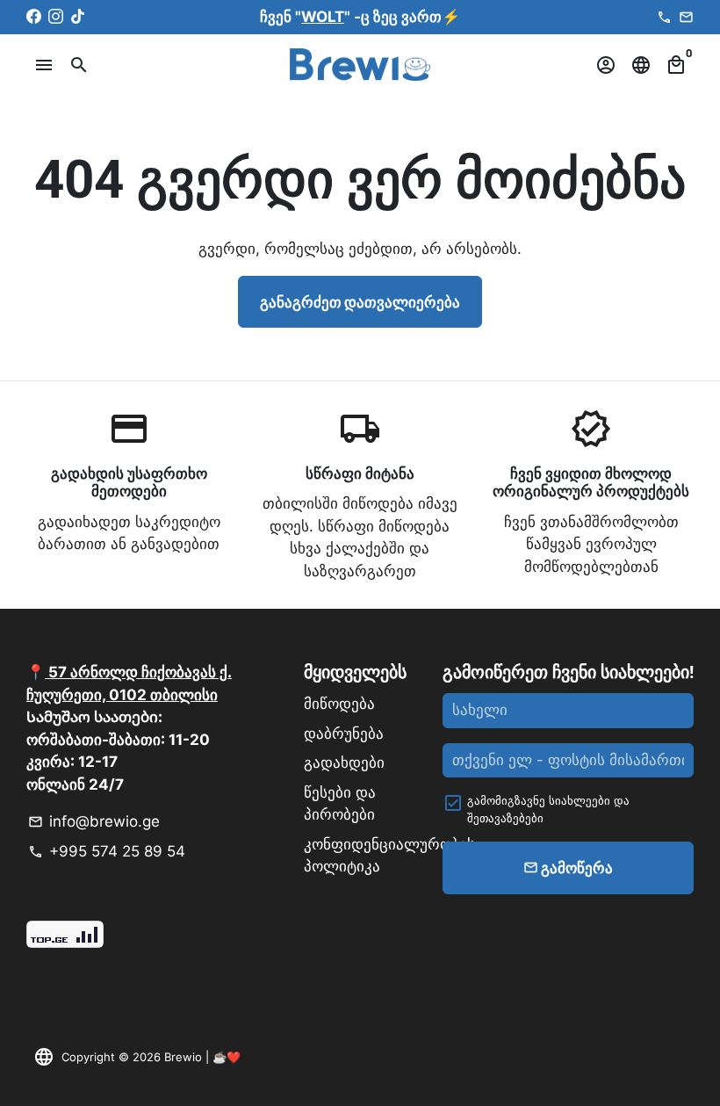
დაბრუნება (344, 733)
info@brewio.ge (94, 821)
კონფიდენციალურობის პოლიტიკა (389, 855)
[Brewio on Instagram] (55, 16)
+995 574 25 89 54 (106, 851)
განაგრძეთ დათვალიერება (360, 301)
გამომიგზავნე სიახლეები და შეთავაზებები (548, 809)
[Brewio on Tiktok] (77, 16)
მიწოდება (339, 703)
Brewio (183, 1057)
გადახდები (344, 762)
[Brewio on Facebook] (33, 16)
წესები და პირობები (340, 804)
